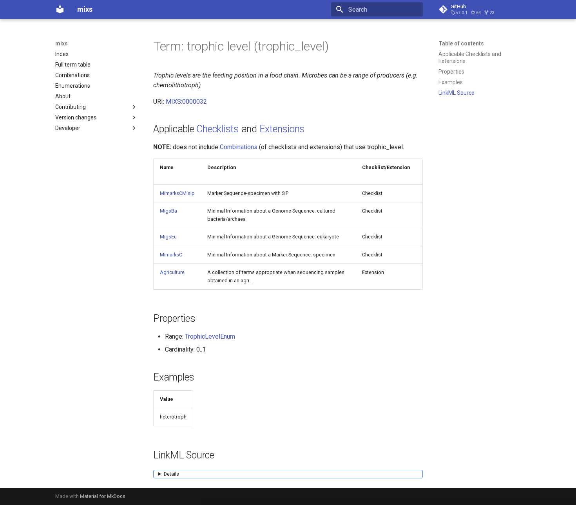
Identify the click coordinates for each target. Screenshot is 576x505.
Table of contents (461, 43)
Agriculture (172, 272)
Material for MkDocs (102, 496)
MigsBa (168, 211)
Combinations (238, 147)
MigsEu (168, 237)
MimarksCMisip (177, 193)
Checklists (217, 129)
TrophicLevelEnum (210, 336)
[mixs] (60, 9)
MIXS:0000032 (186, 101)
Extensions (282, 129)
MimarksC (171, 255)
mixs (61, 43)
